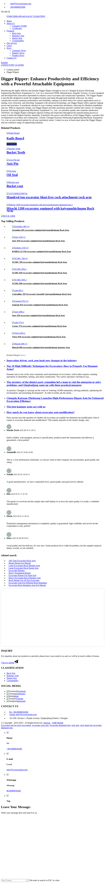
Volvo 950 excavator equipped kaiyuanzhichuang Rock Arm (39, 337)
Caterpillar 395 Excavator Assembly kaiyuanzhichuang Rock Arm (41, 294)
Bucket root (15, 186)
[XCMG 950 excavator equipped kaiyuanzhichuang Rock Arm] (19, 269)
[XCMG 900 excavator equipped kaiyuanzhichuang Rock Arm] (19, 280)
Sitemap (46, 723)
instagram (21, 701)
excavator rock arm (40, 725)
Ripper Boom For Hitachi (20, 563)
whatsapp (21, 694)
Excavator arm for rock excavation (16, 725)
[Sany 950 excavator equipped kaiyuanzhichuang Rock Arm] (18, 312)
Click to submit (7, 662)
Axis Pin (12, 163)
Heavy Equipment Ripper (20, 573)
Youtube (19, 698)
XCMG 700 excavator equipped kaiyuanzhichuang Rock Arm (39, 262)
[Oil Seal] (11, 171)
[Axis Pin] (13, 160)
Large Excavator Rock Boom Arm (23, 568)
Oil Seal (12, 175)
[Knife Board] (13, 133)
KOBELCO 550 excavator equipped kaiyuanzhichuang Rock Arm (41, 251)
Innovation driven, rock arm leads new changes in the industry (42, 360)
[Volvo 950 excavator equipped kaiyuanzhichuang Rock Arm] (18, 333)
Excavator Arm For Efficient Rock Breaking (28, 583)
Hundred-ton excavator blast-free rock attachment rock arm (49, 197)
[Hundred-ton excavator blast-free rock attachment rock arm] (17, 193)
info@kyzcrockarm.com (20, 3)
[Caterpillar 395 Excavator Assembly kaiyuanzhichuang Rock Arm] (17, 290)
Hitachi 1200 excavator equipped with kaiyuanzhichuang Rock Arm (50, 210)
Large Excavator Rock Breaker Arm (24, 565)
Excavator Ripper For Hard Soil (22, 575)
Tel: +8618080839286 (18, 712)
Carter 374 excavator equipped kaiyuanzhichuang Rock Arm (39, 326)
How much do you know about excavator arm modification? (41, 412)
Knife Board (15, 138)
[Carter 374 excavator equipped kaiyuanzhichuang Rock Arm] (18, 322)
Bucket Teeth (16, 152)
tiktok (16, 696)
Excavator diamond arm (60, 725)
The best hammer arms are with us (26, 406)
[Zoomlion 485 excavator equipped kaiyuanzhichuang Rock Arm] (21, 226)
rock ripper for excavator (90, 725)
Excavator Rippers (17, 570)
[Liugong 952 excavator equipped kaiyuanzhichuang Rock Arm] (20, 301)
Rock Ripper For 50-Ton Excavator (24, 580)
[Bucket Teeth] (13, 149)
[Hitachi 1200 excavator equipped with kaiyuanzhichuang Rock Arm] (40, 205)
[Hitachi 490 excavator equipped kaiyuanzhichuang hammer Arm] (19, 344)
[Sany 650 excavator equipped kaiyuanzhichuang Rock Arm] (18, 237)
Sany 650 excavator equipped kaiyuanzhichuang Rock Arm (38, 241)
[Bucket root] (13, 182)
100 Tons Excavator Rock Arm (22, 560)
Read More (12, 144)
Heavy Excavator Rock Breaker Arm (25, 578)
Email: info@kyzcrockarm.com (23, 714)
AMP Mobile (57, 723)
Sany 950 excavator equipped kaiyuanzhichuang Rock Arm (38, 315)
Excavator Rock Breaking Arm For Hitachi (27, 585)
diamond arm (6, 728)
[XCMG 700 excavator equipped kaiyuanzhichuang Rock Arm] (20, 258)
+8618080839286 (17, 7)
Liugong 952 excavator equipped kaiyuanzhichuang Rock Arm (40, 305)
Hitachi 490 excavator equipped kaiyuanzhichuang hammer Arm (41, 347)
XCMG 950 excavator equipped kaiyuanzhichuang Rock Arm (39, 273)
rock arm (75, 725)
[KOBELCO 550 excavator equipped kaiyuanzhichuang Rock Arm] (20, 248)
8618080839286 (14, 791)
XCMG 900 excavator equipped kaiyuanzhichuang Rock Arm (39, 283)
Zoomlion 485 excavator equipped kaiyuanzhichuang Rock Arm (40, 230)
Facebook (21, 691)
